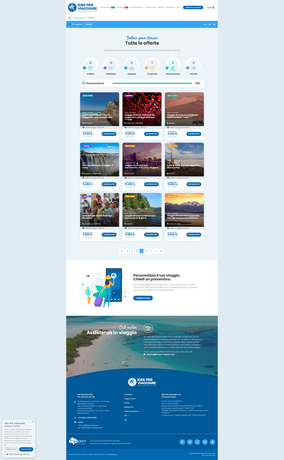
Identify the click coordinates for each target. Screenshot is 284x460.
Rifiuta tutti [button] (11, 449)
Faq (125, 420)
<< (122, 251)
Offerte (127, 403)
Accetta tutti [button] (26, 449)
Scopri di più (109, 134)
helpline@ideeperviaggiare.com (161, 354)
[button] (18, 454)
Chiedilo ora (143, 298)
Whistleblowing (111, 454)
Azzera (89, 24)
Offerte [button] (160, 7)
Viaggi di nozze (151, 7)
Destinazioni (170, 7)
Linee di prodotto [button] (136, 7)
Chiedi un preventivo (193, 7)
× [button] (33, 422)
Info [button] (178, 7)
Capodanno (122, 7)
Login (209, 7)
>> (161, 251)
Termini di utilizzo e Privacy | (78, 454)
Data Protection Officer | (97, 454)
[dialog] (19, 438)
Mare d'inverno (107, 7)
